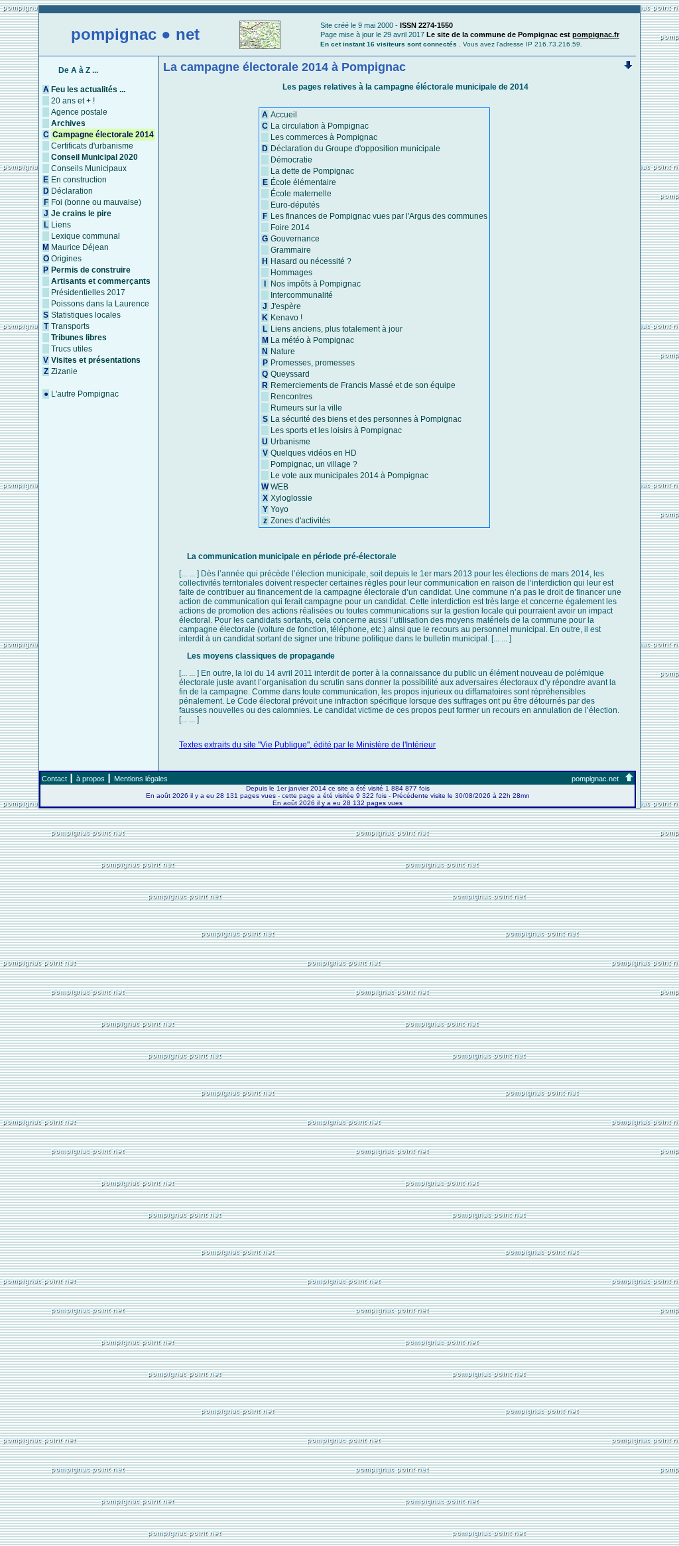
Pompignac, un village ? (314, 464)
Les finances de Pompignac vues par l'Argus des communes (379, 216)
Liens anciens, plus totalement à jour (336, 329)
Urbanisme (290, 441)
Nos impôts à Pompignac (316, 284)
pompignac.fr (595, 34)
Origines (66, 258)
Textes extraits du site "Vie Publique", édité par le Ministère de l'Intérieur (307, 744)
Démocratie (291, 159)
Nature (283, 351)
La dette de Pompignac (312, 171)
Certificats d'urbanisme (92, 146)
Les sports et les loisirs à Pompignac (336, 430)
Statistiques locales (86, 315)
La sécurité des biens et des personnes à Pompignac (366, 419)
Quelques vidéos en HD (314, 453)
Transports (70, 326)
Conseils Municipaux (89, 168)
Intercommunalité (302, 295)
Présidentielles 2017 (88, 292)
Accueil (284, 114)
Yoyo (279, 509)
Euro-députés (295, 205)
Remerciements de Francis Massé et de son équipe (363, 385)
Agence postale (79, 112)
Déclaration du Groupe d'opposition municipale (355, 148)
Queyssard (290, 374)
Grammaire (291, 250)
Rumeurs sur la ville (306, 408)
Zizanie (64, 371)
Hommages (291, 272)
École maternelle (301, 193)
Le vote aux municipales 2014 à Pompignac (349, 475)
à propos (90, 779)
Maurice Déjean (80, 247)
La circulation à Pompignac (320, 126)
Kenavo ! (286, 317)
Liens (61, 224)
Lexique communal (85, 236)
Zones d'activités (300, 520)
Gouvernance (295, 238)
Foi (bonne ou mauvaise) (96, 202)
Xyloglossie (291, 498)
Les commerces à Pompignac (324, 137)
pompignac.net (595, 779)
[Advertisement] (339, 1448)
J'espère (286, 306)
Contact (54, 779)
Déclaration (72, 191)
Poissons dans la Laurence (100, 303)
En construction (79, 179)
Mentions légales (141, 779)
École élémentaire (303, 182)
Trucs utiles (71, 349)
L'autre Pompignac (85, 394)
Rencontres (291, 396)
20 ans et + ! (73, 100)
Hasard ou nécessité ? (311, 261)
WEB (279, 486)
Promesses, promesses (313, 362)
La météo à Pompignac (312, 340)
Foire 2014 (290, 227)
